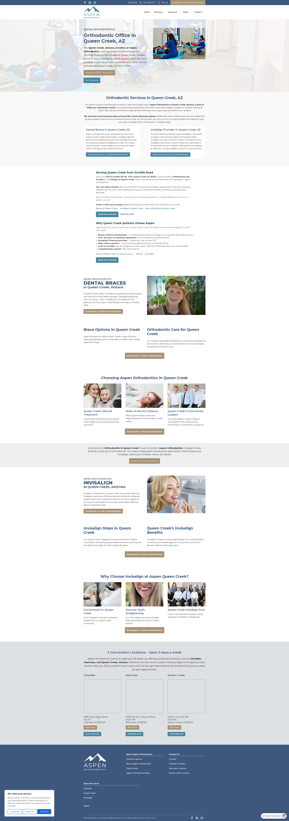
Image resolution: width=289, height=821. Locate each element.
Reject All (30, 812)
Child (118, 382)
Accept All (44, 812)
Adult (126, 382)
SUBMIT (144, 458)
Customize (14, 812)
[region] (29, 803)
